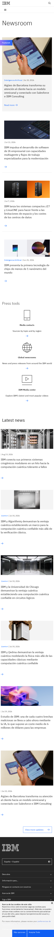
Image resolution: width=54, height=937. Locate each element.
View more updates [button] (34, 829)
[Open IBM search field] (49, 3)
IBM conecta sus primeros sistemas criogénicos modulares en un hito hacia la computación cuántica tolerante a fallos (25, 463)
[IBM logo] (7, 3)
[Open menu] (5, 9)
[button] (52, 903)
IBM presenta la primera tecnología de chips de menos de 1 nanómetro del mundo (26, 268)
